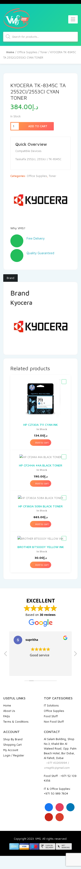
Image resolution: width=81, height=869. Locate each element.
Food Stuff (51, 716)
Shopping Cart (12, 744)
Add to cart (37, 126)
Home (7, 705)
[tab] (10, 278)
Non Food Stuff (54, 721)
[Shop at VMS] (16, 18)
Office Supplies (27, 52)
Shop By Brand (12, 739)
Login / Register (13, 755)
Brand (10, 278)
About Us (9, 711)
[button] (75, 655)
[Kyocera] (40, 201)
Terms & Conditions (16, 721)
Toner (44, 52)
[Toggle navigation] (73, 19)
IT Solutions (51, 705)
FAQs (6, 716)
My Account (10, 750)
